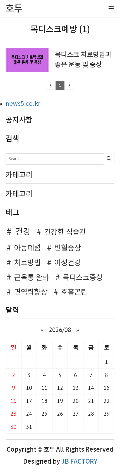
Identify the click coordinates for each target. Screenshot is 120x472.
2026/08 (60, 330)
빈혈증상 (67, 248)
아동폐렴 (27, 248)
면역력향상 (30, 292)
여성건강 (67, 263)
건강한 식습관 (65, 232)
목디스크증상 (83, 278)
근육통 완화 (31, 278)
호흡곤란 (74, 292)
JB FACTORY (79, 461)
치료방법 (27, 263)
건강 (22, 232)
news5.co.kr (23, 103)
